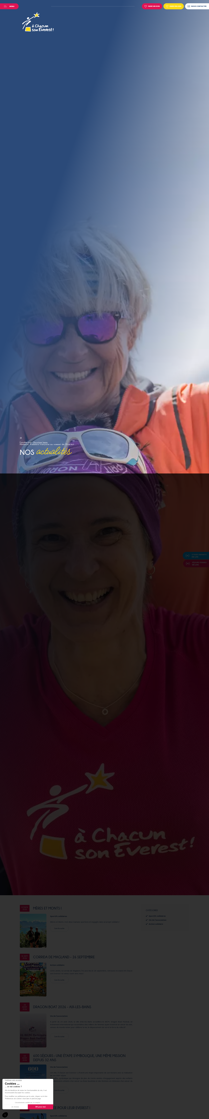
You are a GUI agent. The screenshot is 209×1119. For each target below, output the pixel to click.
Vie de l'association (59, 1016)
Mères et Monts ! (47, 908)
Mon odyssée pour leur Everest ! (61, 1108)
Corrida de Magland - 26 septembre (64, 957)
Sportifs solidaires (58, 916)
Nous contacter (198, 6)
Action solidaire (57, 965)
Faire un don (154, 6)
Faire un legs (175, 6)
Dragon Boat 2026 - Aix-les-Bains (62, 1007)
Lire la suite (59, 928)
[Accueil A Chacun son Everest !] (38, 22)
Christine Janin (40, 442)
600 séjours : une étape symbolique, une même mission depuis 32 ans (79, 1058)
